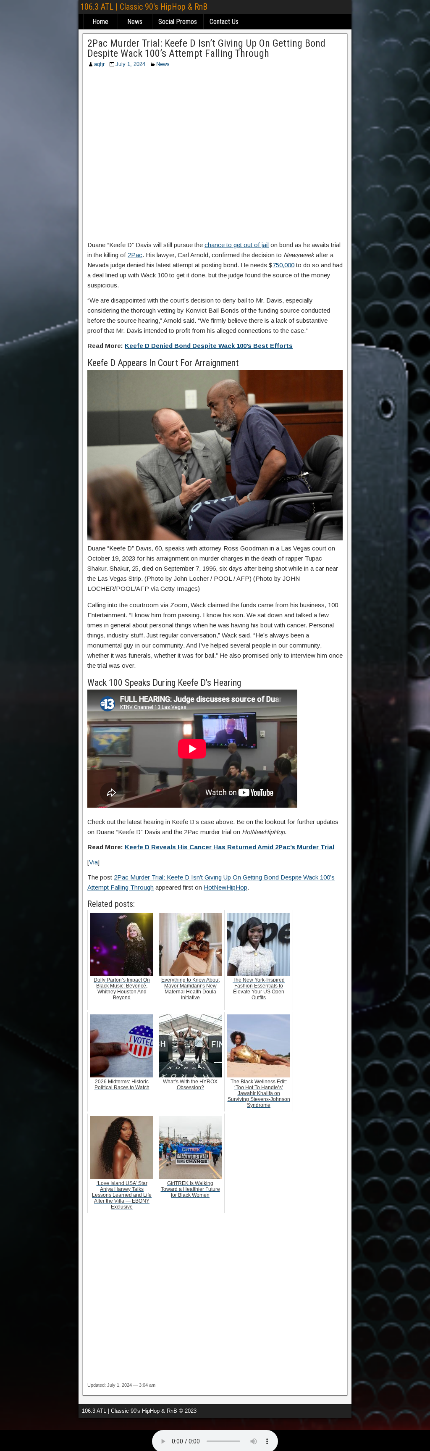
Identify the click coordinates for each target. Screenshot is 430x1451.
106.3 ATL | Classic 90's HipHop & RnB (143, 7)
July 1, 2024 (130, 64)
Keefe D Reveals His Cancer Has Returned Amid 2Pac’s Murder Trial (229, 847)
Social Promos (177, 22)
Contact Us (224, 22)
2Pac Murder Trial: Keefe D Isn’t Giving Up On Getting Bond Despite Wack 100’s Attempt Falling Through (206, 48)
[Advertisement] (215, 157)
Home (100, 22)
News (134, 22)
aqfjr (99, 64)
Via (93, 862)
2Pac (135, 254)
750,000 (283, 265)
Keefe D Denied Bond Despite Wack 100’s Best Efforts (209, 345)
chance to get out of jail (237, 244)
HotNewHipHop (225, 887)
